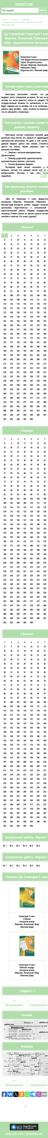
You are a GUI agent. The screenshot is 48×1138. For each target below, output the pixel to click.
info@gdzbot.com (34, 1133)
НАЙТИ (42, 10)
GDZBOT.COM (24, 4)
